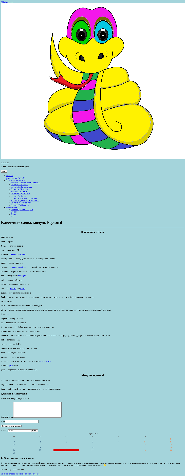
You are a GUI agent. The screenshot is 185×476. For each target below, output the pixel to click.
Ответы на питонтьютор (16, 180)
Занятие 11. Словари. (20, 205)
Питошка (5, 162)
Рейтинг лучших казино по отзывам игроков (20, 474)
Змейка (14, 212)
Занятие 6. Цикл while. (20, 194)
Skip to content (7, 2)
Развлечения (11, 207)
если (7, 314)
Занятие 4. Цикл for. (19, 189)
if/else (22, 288)
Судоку (14, 214)
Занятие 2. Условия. (19, 185)
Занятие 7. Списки (19, 196)
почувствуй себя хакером (22, 209)
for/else (13, 288)
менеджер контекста (19, 254)
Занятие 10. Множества (21, 203)
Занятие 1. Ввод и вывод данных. (25, 182)
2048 (13, 216)
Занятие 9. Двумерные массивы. (25, 200)
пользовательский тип (17, 267)
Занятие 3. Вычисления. (21, 187)
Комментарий (7, 417)
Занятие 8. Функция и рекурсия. (25, 198)
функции (22, 276)
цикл (11, 365)
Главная (9, 176)
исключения (45, 361)
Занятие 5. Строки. (19, 191)
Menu (4, 171)
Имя (3, 421)
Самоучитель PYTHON (16, 178)
